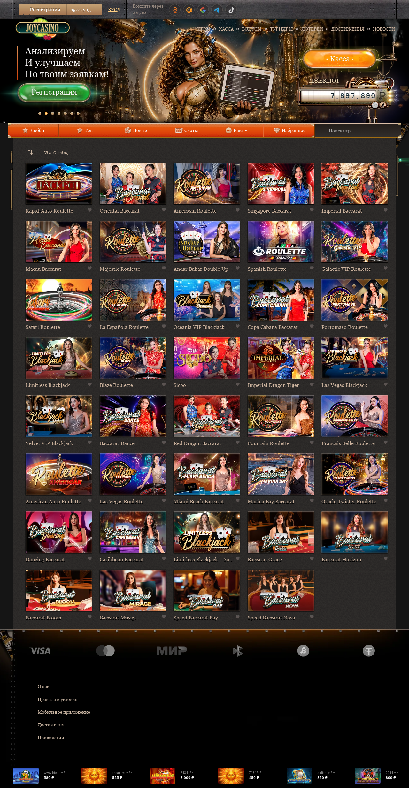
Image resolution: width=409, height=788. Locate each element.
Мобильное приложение (64, 712)
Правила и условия (58, 699)
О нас (43, 686)
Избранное (293, 130)
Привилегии (51, 737)
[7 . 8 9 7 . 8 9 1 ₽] (338, 96)
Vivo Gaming (56, 153)
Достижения (51, 724)
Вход (114, 9)
